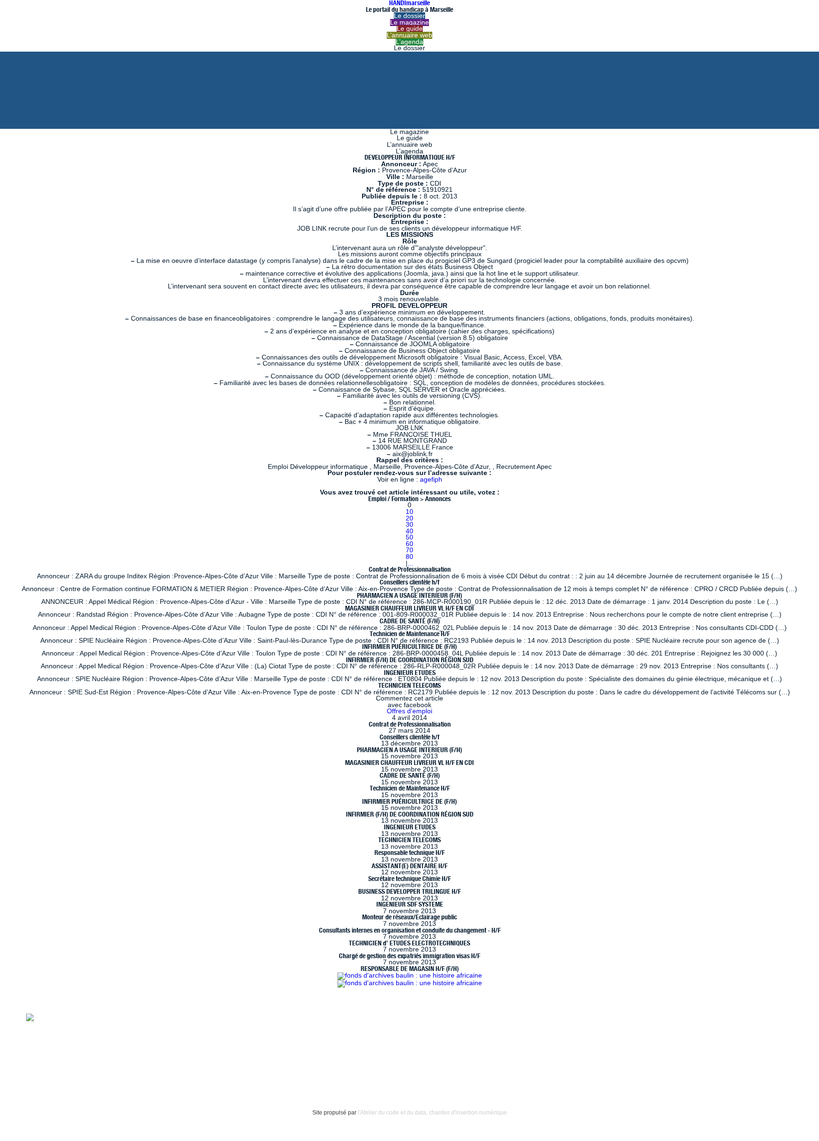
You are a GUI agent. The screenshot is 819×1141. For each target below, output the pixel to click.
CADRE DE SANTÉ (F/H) (410, 621)
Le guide (410, 28)
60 (409, 544)
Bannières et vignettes (123, 1049)
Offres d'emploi (409, 711)
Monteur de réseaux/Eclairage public (409, 917)
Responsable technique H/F (409, 852)
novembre (409, 112)
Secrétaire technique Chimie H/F (409, 878)
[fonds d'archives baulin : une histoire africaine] (409, 975)
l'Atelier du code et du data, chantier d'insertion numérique (432, 1112)
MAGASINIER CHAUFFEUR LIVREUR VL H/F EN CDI (409, 608)
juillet (409, 60)
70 (409, 550)
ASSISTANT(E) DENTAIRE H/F (409, 866)
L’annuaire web (409, 35)
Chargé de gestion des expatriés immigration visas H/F (409, 956)
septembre (409, 125)
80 (409, 556)
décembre (409, 106)
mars (409, 86)
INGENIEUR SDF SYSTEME (409, 904)
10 (409, 511)
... (410, 563)
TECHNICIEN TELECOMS (409, 685)
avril (409, 80)
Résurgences (402, 1016)
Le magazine (409, 22)
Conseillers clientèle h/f (409, 582)
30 (409, 524)
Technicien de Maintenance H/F (410, 634)
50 (409, 537)
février (409, 93)
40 (409, 531)
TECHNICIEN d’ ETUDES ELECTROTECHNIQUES (409, 943)
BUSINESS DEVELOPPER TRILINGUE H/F (409, 891)
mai (409, 74)
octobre (409, 119)
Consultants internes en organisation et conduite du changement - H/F (409, 930)
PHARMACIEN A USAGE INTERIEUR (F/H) (409, 595)
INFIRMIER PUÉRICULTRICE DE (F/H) (409, 646)
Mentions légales (52, 1049)
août (409, 54)
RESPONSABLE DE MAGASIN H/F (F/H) (410, 968)
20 (409, 518)
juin (409, 67)
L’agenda (409, 41)
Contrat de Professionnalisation (410, 569)
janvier (409, 99)
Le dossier (409, 15)
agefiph (431, 479)
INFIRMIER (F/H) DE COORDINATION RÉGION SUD (409, 660)
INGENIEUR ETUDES (410, 672)
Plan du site (43, 1069)
